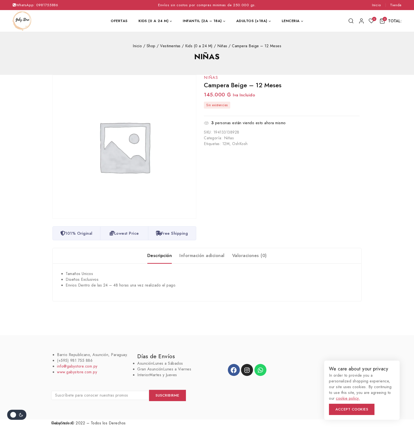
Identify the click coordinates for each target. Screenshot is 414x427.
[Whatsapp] (260, 370)
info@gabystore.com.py (77, 366)
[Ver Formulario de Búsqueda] (351, 20)
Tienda (396, 5)
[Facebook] (234, 370)
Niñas (207, 56)
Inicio (376, 5)
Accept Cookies (351, 409)
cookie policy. (348, 398)
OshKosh (240, 143)
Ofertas (119, 20)
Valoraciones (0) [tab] (249, 255)
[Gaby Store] (21, 21)
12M (226, 143)
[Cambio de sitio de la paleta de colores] (16, 415)
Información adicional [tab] (201, 255)
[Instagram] (247, 370)
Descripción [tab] (159, 255)
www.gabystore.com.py (77, 372)
